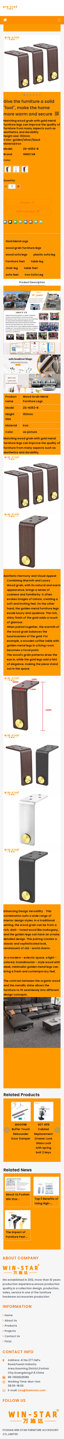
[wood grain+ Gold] (7, 169)
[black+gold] (24, 169)
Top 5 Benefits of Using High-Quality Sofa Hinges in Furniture (46, 1201)
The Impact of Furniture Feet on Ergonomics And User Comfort (18, 1234)
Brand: (7, 154)
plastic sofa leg (44, 255)
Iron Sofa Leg (34, 275)
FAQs (8, 1341)
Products (10, 1325)
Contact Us (12, 1336)
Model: (8, 149)
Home (8, 1315)
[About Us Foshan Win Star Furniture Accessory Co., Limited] (18, 1184)
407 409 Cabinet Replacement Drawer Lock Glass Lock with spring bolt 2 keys (43, 1138)
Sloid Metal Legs (17, 241)
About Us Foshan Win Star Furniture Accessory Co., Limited (17, 1197)
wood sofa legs (16, 255)
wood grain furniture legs (23, 248)
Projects (10, 1331)
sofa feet (12, 275)
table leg (37, 261)
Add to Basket (25, 211)
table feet (31, 268)
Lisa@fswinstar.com (32, 1390)
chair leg (12, 268)
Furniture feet (15, 261)
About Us (10, 1320)
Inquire (25, 202)
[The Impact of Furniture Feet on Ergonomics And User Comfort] (18, 1219)
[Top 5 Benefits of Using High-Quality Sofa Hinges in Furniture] (46, 1186)
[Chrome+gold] (16, 169)
